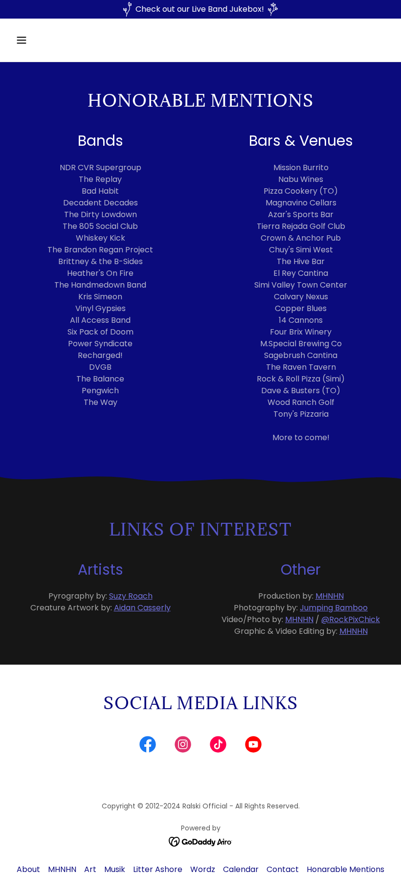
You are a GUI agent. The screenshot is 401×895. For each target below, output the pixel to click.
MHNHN (329, 596)
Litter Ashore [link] (157, 869)
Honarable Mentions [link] (345, 869)
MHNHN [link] (62, 869)
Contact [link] (283, 869)
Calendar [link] (241, 869)
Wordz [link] (202, 869)
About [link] (28, 869)
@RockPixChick (350, 619)
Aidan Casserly (142, 607)
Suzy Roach (131, 596)
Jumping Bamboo (334, 607)
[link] (147, 746)
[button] (55, 40)
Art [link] (90, 869)
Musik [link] (114, 869)
